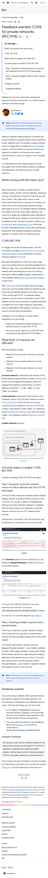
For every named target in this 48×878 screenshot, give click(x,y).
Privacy (10, 867)
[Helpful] (15, 22)
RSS (3, 858)
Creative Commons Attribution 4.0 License (23, 790)
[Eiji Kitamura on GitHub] (15, 114)
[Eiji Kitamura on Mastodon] (19, 114)
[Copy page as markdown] (27, 37)
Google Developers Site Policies (18, 795)
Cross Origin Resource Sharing (31, 278)
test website (36, 616)
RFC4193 (15, 412)
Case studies (6, 830)
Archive (4, 834)
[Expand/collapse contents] (17, 44)
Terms (4, 867)
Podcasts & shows (8, 837)
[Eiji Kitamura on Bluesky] (22, 114)
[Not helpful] (19, 22)
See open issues (7, 817)
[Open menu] (3, 2)
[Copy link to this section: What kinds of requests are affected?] (15, 343)
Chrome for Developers (10, 17)
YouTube (5, 851)
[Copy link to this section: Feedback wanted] (26, 689)
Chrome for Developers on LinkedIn (14, 854)
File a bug (5, 813)
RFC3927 (30, 406)
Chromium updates (9, 827)
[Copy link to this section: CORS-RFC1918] (22, 241)
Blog (4, 9)
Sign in (42, 3)
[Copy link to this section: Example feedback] (23, 737)
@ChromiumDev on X (9, 847)
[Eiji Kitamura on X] (12, 114)
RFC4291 (38, 415)
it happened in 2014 (24, 224)
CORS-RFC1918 (26, 251)
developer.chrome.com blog (25, 128)
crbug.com (22, 725)
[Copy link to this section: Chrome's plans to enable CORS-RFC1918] (14, 471)
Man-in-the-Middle (36, 146)
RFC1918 (21, 257)
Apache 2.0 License (30, 792)
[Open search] (32, 2)
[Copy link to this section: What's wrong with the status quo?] (4, 183)
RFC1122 (12, 402)
